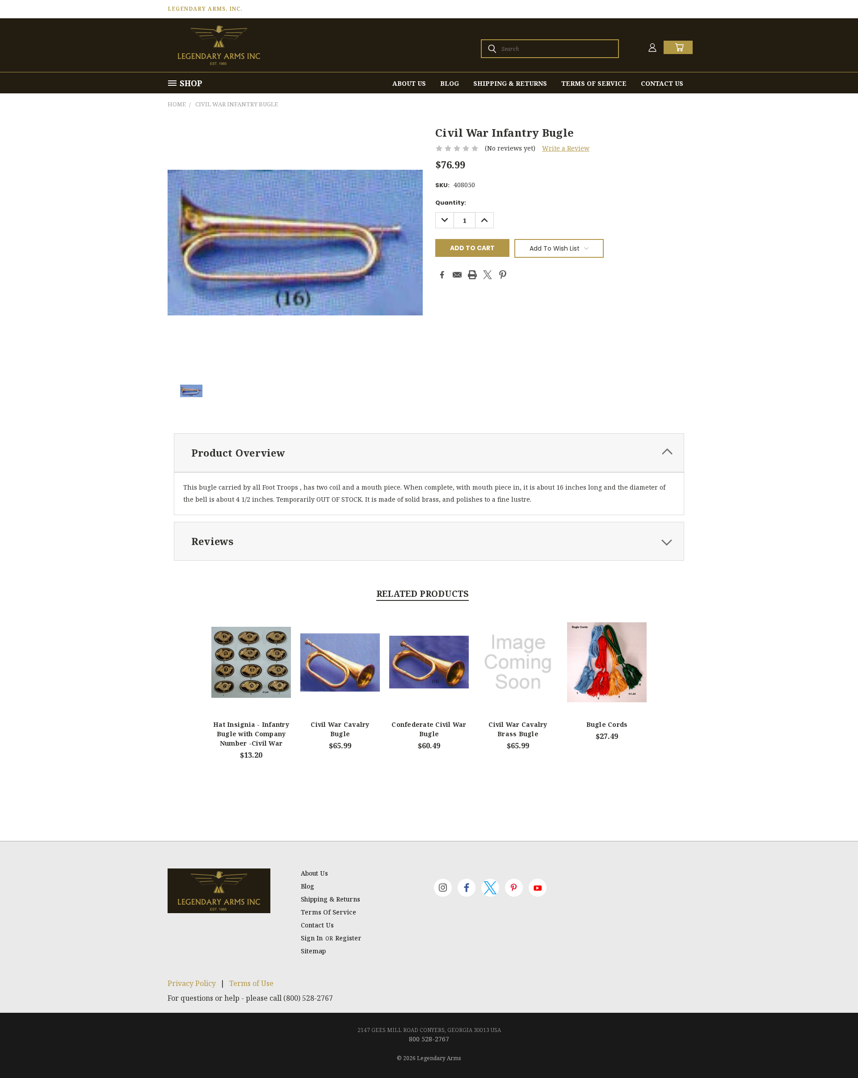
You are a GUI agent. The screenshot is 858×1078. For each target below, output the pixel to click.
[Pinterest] (502, 274)
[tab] (429, 452)
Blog (449, 83)
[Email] (457, 274)
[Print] (472, 274)
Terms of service (594, 83)
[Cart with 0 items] (678, 47)
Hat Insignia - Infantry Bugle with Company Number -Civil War (251, 733)
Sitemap (313, 951)
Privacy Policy (192, 983)
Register (348, 938)
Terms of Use (251, 983)
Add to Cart (340, 669)
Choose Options (251, 669)
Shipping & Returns (510, 83)
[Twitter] (487, 274)
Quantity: (450, 202)
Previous (834, 1050)
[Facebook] (441, 274)
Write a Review (565, 148)
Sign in (312, 938)
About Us (409, 83)
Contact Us (662, 83)
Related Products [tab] (422, 594)
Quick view (251, 652)
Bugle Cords (607, 724)
